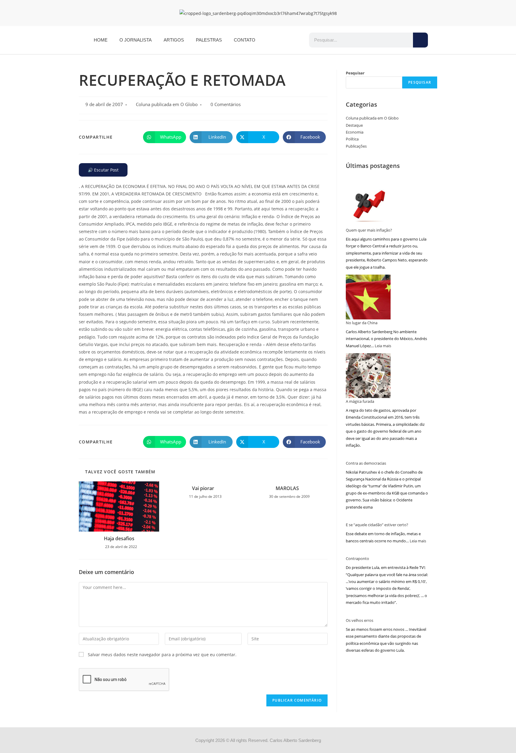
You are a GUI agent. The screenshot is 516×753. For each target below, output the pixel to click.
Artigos (174, 39)
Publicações (356, 146)
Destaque (354, 125)
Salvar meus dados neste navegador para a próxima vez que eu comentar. (162, 654)
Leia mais (383, 345)
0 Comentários (226, 104)
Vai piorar (203, 488)
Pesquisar (355, 73)
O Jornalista (135, 39)
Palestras (209, 39)
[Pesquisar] (420, 40)
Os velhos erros (359, 620)
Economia (354, 132)
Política (352, 139)
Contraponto (357, 558)
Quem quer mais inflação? (369, 230)
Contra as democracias (366, 463)
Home (101, 39)
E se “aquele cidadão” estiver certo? (377, 524)
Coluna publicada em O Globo (167, 104)
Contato (244, 39)
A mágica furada (360, 401)
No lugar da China (361, 322)
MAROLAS (287, 488)
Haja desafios (119, 538)
